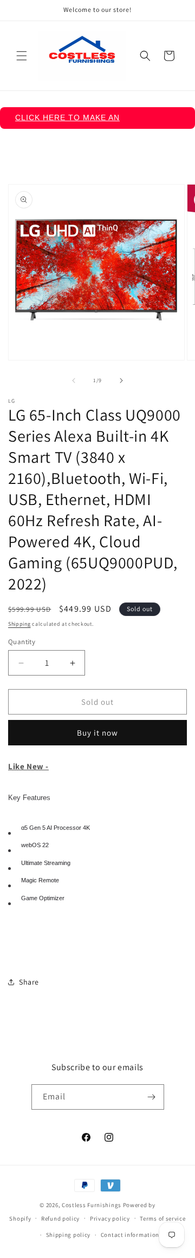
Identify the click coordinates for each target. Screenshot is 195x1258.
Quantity (21, 641)
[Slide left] (74, 380)
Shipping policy (68, 1235)
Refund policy (60, 1218)
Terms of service (162, 1218)
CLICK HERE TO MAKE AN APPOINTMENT (67, 121)
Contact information (130, 1235)
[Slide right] (121, 380)
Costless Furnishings (91, 1205)
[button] (22, 56)
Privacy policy (110, 1218)
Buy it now (97, 733)
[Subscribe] (152, 1097)
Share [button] (29, 982)
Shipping (19, 623)
